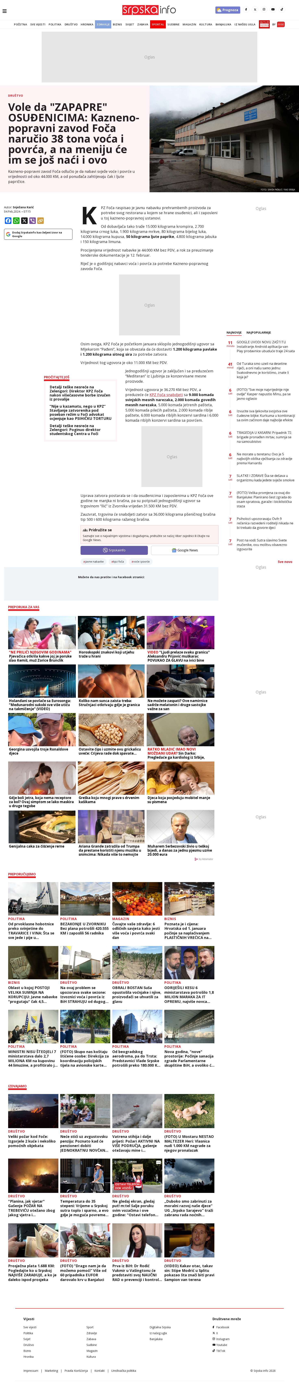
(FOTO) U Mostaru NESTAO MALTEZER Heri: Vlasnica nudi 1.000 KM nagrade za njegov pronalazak (189, 1143)
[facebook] (246, 9)
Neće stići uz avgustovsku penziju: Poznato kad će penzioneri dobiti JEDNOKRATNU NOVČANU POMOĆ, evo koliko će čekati (84, 1143)
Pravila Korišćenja (76, 1371)
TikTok (220, 1351)
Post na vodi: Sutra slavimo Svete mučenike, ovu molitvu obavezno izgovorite (262, 544)
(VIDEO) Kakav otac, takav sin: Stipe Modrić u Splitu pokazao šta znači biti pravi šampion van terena (189, 1273)
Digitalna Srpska (160, 1327)
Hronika (87, 24)
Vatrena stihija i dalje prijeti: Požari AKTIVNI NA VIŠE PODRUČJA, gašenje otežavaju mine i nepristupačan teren (136, 1143)
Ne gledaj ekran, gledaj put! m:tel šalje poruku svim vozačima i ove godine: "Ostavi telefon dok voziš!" (133, 1208)
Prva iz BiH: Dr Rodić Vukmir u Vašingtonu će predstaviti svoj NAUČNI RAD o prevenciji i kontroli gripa (136, 1273)
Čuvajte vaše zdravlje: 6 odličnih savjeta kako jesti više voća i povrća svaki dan (136, 931)
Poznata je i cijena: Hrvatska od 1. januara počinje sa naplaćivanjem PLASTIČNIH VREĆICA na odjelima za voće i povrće (187, 931)
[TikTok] (282, 9)
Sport (90, 1327)
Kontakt (99, 1371)
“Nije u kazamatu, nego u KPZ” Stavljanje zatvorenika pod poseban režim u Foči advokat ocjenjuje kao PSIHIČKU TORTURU (80, 412)
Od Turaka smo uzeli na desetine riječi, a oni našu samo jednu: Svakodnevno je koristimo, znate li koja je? (263, 370)
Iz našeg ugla (245, 24)
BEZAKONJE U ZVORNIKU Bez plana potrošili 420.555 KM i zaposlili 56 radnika (84, 928)
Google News (188, 550)
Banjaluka (223, 24)
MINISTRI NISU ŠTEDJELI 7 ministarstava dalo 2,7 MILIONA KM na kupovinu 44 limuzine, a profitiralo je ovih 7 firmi (32, 1058)
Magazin (189, 24)
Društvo (71, 24)
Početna (20, 24)
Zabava (142, 24)
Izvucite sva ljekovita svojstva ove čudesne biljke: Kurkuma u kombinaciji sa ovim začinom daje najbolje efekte (266, 415)
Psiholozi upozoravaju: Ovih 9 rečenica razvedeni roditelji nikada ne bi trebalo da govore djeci (265, 523)
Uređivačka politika (123, 1371)
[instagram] (264, 9)
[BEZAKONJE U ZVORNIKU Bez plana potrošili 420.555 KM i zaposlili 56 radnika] (85, 899)
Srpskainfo (117, 550)
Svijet (129, 24)
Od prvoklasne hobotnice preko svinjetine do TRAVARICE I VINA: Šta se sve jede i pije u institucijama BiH (31, 931)
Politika (55, 24)
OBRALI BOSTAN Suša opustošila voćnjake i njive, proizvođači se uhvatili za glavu (136, 994)
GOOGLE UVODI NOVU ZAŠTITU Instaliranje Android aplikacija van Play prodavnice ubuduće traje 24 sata (266, 346)
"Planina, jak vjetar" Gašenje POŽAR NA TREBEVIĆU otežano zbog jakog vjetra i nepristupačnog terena (31, 1208)
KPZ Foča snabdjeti (166, 394)
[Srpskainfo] (149, 10)
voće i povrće (141, 561)
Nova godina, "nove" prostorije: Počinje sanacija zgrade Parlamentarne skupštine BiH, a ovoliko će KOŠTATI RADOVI (189, 1058)
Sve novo (285, 561)
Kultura (205, 24)
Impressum (30, 1371)
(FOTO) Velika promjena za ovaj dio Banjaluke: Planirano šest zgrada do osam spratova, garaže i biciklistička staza (264, 499)
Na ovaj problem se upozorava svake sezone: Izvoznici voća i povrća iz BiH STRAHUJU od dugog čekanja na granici (83, 994)
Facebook (222, 1327)
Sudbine (173, 24)
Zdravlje (103, 24)
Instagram (223, 1339)
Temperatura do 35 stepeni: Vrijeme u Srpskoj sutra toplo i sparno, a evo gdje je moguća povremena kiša (85, 1208)
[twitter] (255, 9)
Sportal (158, 24)
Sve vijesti (37, 24)
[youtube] (273, 9)
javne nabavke (94, 561)
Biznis (117, 24)
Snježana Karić (23, 207)
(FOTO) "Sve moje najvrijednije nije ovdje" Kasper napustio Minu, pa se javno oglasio (264, 394)
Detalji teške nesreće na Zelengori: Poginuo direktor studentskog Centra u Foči (75, 430)
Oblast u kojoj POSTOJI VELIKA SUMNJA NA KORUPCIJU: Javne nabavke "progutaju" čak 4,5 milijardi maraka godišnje (32, 994)
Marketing (51, 1371)
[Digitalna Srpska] (263, 24)
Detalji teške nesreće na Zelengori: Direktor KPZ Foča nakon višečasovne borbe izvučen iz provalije (80, 393)
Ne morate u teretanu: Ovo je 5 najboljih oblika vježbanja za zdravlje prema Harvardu (264, 458)
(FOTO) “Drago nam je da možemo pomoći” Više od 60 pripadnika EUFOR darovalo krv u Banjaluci (83, 1273)
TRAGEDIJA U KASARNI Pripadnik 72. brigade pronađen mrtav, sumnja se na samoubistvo (264, 437)
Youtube (221, 1345)
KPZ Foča (118, 561)
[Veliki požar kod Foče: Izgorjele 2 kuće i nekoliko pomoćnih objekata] (33, 1111)
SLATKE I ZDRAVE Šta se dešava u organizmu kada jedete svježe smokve (266, 477)
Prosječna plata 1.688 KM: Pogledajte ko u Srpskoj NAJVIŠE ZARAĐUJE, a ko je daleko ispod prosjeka (32, 1273)
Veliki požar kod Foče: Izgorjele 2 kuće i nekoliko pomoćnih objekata (32, 1141)
